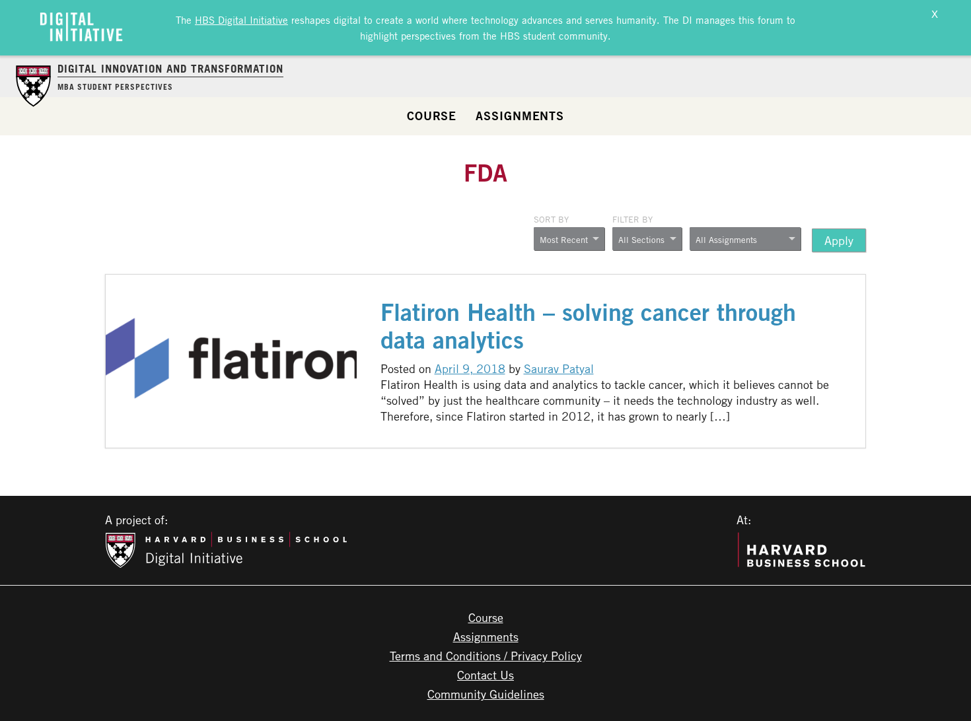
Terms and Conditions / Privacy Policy (486, 655)
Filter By (632, 219)
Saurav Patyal (559, 368)
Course (431, 115)
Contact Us (485, 675)
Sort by (551, 219)
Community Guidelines (485, 694)
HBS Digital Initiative (241, 20)
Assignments (520, 115)
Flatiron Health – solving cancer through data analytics (588, 326)
